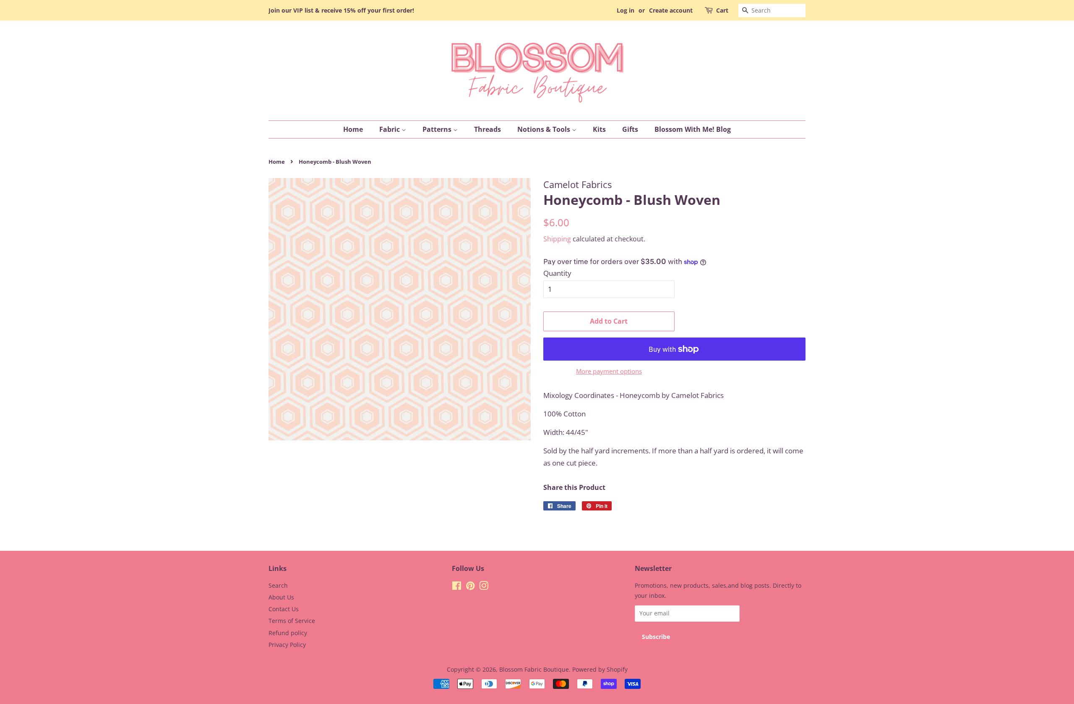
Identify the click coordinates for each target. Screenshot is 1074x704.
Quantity (557, 273)
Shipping (557, 238)
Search (278, 585)
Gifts (630, 129)
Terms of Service (291, 621)
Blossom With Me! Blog (692, 129)
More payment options (609, 371)
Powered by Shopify (600, 669)
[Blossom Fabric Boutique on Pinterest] (470, 587)
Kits (599, 129)
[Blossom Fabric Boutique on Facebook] (456, 587)
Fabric (390, 129)
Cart (722, 10)
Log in (625, 10)
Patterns (437, 129)
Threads (487, 129)
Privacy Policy (287, 645)
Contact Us (283, 609)
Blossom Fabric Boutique (534, 669)
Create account (671, 10)
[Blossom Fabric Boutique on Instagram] (483, 587)
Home (353, 129)
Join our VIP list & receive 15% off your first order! (341, 10)
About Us (281, 597)
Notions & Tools (544, 129)
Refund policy (287, 633)
